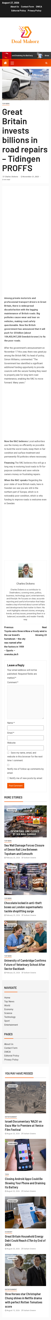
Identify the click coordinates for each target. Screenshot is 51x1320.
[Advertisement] (25, 213)
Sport (7, 1020)
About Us (14, 7)
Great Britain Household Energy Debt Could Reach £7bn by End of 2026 (25, 1240)
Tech (7, 1174)
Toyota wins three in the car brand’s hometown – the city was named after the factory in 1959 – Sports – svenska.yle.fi (14, 641)
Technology (10, 1017)
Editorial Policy (18, 11)
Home (7, 997)
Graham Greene (30, 858)
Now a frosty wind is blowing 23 (36, 631)
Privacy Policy (34, 11)
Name (11, 723)
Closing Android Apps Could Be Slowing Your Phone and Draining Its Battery (25, 1183)
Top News (5, 103)
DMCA (39, 7)
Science (8, 1013)
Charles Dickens (12, 177)
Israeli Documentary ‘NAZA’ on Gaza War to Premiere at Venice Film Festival (24, 1125)
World (7, 1005)
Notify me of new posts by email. (26, 778)
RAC (24, 355)
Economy (8, 1009)
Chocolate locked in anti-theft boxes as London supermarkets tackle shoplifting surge (23, 907)
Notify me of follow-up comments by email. (25, 771)
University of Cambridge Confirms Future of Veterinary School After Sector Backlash (25, 965)
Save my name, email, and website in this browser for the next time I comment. (24, 756)
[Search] (46, 63)
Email (10, 733)
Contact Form (27, 7)
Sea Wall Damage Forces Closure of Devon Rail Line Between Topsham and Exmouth (24, 849)
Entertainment (11, 1024)
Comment (12, 682)
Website (11, 742)
